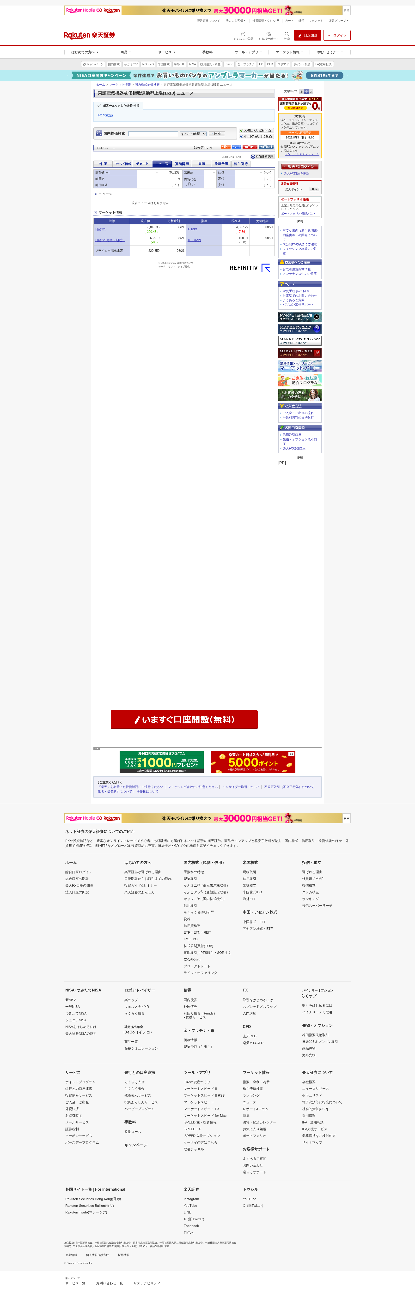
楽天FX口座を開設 (297, 173)
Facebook (191, 1226)
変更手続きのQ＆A (296, 291)
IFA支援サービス (314, 1129)
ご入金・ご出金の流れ (298, 413)
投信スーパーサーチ (317, 905)
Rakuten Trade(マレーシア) (86, 1212)
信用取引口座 (292, 435)
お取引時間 (73, 1115)
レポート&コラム (256, 1109)
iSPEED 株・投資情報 (200, 1122)
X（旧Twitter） (195, 1219)
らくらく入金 (134, 1082)
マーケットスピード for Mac (205, 1115)
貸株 (187, 919)
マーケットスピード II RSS (204, 1095)
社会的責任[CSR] (315, 1109)
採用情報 (309, 1115)
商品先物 (309, 1048)
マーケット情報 (120, 84)
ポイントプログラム (80, 1082)
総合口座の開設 (77, 879)
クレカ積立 (310, 892)
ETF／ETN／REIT (197, 932)
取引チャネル (194, 1149)
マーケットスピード (199, 1102)
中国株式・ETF (254, 922)
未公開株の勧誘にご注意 (300, 244)
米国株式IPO (252, 892)
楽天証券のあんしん (139, 892)
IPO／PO (191, 939)
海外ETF (249, 899)
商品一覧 (131, 1042)
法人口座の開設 (77, 892)
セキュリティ (312, 1095)
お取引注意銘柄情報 (297, 269)
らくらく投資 (134, 1013)
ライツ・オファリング (200, 973)
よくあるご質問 (294, 300)
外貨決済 (72, 1109)
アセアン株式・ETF (258, 929)
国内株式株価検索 (147, 84)
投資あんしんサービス (141, 1102)
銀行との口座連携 (78, 1089)
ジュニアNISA (75, 1020)
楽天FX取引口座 (294, 448)
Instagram (191, 1199)
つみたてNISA (75, 1013)
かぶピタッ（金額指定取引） (207, 892)
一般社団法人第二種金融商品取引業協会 (181, 1242)
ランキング (310, 899)
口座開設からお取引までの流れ (147, 879)
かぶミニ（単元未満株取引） (207, 885)
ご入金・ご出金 (77, 1102)
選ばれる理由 (312, 872)
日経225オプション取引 (320, 1042)
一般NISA (72, 1007)
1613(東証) (105, 115)
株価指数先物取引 (315, 1035)
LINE (187, 1212)
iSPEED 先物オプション (202, 1136)
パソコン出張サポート (298, 304)
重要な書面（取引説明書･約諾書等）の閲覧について (301, 235)
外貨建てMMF (312, 879)
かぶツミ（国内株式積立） (205, 898)
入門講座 (249, 1013)
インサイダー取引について (241, 787)
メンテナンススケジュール (302, 154)
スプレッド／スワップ (259, 1007)
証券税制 (72, 1129)
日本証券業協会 (83, 1242)
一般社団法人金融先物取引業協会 (113, 1242)
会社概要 (309, 1082)
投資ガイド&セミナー (140, 885)
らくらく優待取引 (199, 912)
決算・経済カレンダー (259, 1122)
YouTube (190, 1205)
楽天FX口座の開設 (79, 885)
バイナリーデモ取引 (317, 1012)
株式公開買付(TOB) (198, 946)
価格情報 (190, 1040)
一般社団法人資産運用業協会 (220, 1242)
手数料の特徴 (194, 872)
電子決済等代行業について (322, 1102)
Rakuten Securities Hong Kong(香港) (93, 1199)
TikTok (188, 1232)
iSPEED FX (192, 1129)
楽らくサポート (254, 1172)
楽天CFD (249, 1036)
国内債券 (190, 1000)
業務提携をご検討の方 (319, 1136)
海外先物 (309, 1055)
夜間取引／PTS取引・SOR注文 (207, 953)
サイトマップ (312, 1142)
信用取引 (190, 905)
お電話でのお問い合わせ (300, 295)
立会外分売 (192, 959)
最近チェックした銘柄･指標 (121, 105)
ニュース (249, 1102)
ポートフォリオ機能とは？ (298, 213)
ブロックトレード (197, 966)
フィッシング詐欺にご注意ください (193, 787)
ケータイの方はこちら (200, 1142)
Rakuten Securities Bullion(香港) (89, 1205)
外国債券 (190, 1007)
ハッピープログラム (139, 1109)
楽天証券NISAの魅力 (81, 1033)
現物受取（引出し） (199, 1047)
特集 (246, 1115)
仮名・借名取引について (115, 791)
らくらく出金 (134, 1089)
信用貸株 (192, 925)
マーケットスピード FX (201, 1109)
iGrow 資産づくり (197, 1082)
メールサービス (77, 1122)
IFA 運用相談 (313, 1122)
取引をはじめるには (258, 1000)
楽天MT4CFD (253, 1043)
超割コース (132, 1132)
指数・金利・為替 (256, 1082)
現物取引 (190, 879)
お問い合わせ (253, 1165)
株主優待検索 (253, 1089)
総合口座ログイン (78, 872)
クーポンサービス (78, 1136)
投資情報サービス (78, 1095)
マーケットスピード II (200, 1089)
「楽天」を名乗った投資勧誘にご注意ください (130, 787)
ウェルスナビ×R (136, 1007)
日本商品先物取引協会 (145, 1242)
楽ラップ (131, 1000)
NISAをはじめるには (81, 1027)
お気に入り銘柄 (254, 1129)
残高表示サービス (137, 1095)
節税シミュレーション (141, 1048)
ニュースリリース (315, 1089)
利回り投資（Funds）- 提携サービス (200, 1015)
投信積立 (309, 885)
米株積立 (249, 885)
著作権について (148, 791)
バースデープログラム (82, 1142)
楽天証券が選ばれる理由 (142, 872)
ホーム (100, 84)
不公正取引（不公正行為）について (289, 787)
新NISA (70, 1000)
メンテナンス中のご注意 (300, 274)
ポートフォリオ (254, 1136)
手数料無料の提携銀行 (298, 417)
